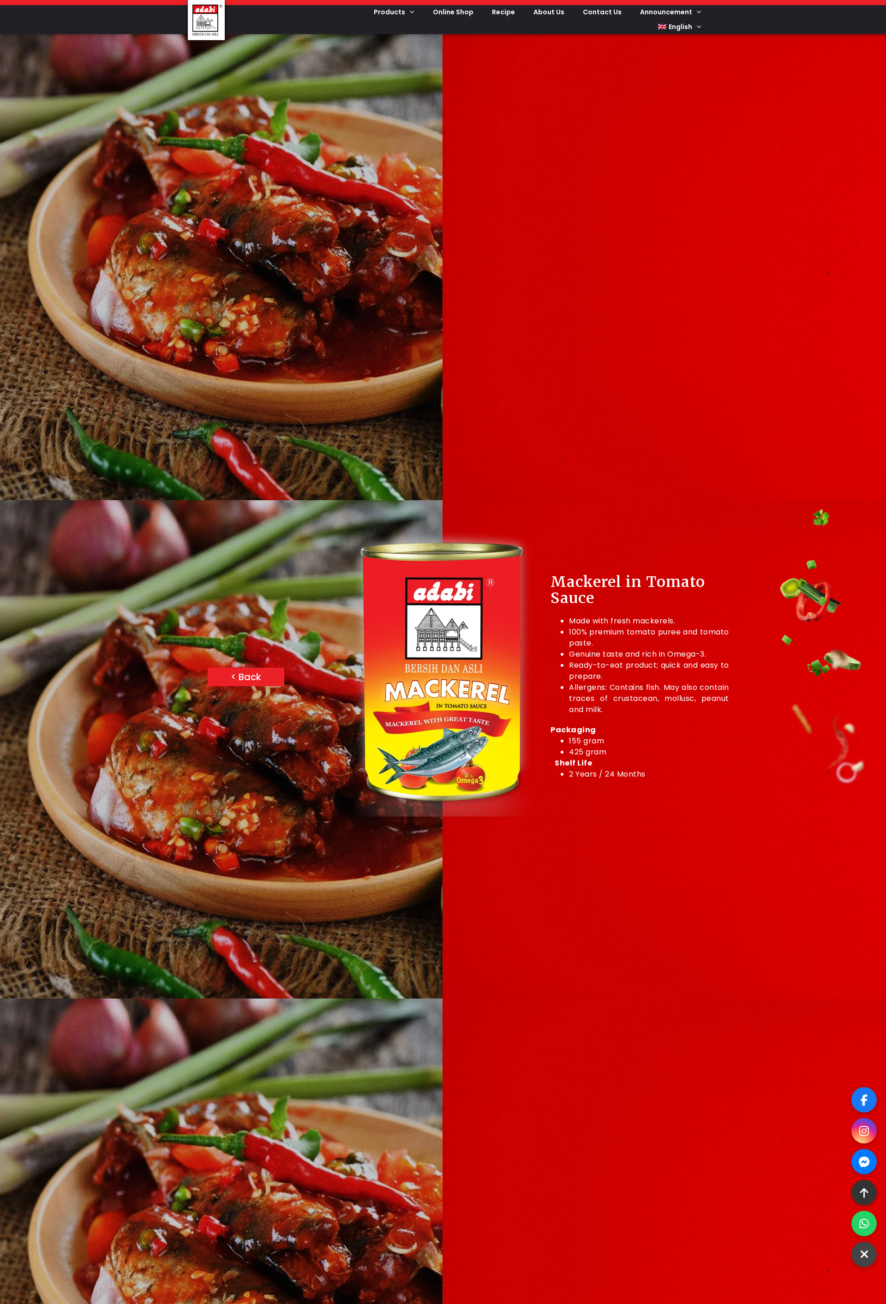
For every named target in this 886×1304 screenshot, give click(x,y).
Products (389, 12)
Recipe (503, 12)
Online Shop (453, 12)
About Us (548, 12)
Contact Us (602, 12)
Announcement (666, 12)
